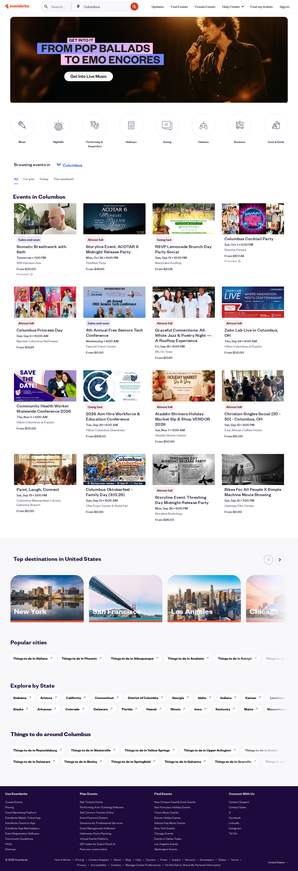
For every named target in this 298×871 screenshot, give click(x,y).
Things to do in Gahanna (182, 761)
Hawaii (151, 709)
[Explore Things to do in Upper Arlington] (236, 750)
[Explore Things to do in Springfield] (155, 761)
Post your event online (93, 849)
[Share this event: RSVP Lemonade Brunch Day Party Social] (208, 228)
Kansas (250, 697)
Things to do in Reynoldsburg (35, 750)
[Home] (17, 6)
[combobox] (105, 7)
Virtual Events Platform (94, 838)
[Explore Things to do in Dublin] (283, 750)
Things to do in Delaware (31, 761)
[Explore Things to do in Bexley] (102, 761)
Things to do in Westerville (91, 750)
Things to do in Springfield (131, 761)
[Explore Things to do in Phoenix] (102, 658)
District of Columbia (143, 697)
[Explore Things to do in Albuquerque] (158, 658)
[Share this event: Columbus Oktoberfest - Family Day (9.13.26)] (139, 479)
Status (222, 859)
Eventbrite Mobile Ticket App (23, 817)
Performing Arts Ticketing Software (102, 807)
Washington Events (165, 849)
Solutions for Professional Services (101, 823)
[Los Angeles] (204, 619)
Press (163, 859)
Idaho (202, 697)
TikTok (233, 833)
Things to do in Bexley (80, 761)
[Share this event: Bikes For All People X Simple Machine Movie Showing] (278, 479)
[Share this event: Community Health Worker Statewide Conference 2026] (70, 395)
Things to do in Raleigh (235, 658)
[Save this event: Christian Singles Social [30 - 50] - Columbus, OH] (267, 395)
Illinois (175, 709)
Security (190, 859)
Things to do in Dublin (261, 750)
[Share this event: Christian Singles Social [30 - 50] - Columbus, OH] (278, 395)
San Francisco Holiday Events (172, 807)
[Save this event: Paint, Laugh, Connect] (59, 479)
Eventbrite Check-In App (20, 823)
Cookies (116, 865)
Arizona (46, 697)
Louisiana (277, 697)
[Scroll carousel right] (280, 560)
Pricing (9, 807)
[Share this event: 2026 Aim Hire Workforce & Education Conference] (139, 395)
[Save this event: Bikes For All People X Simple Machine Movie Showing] (267, 479)
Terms (235, 859)
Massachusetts (278, 709)
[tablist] (44, 180)
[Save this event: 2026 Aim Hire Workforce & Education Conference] (129, 395)
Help (138, 859)
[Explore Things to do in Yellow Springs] (174, 750)
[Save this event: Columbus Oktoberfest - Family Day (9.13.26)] (129, 479)
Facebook (235, 817)
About (117, 859)
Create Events (13, 802)
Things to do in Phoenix (79, 658)
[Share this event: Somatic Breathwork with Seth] (70, 228)
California (73, 697)
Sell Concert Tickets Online (97, 812)
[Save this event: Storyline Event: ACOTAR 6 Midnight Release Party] (129, 228)
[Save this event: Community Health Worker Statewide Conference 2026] (59, 395)
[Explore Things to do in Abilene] (52, 658)
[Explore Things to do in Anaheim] (209, 658)
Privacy (81, 865)
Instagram (235, 828)
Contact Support (239, 802)
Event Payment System (94, 817)
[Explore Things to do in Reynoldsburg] (62, 750)
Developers (207, 859)
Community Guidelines (19, 838)
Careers (151, 859)
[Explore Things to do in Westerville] (115, 750)
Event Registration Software (22, 833)
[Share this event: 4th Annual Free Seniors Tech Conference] (139, 311)
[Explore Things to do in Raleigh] (257, 658)
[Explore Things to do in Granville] (256, 761)
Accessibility (98, 865)
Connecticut (104, 697)
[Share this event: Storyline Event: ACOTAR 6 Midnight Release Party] (139, 228)
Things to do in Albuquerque (132, 658)
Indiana (225, 697)
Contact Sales (237, 807)
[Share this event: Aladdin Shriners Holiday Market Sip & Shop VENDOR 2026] (208, 395)
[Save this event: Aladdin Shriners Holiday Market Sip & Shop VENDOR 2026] (198, 395)
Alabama (19, 697)
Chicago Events (163, 833)
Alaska (18, 709)
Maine (248, 709)
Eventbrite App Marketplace (22, 828)
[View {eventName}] (45, 219)
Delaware (101, 709)
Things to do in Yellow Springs (147, 750)
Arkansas (44, 709)
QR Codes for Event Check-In (98, 844)
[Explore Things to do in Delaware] (55, 761)
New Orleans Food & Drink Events (174, 802)
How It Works (63, 859)
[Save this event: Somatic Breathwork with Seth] (59, 228)
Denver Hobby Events (167, 817)
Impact (176, 859)
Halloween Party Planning (95, 833)
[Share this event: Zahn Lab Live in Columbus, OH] (278, 311)
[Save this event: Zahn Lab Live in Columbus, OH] (267, 311)
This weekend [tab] (63, 179)
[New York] (47, 619)
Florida (127, 709)
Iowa (198, 709)
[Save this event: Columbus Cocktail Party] (267, 228)
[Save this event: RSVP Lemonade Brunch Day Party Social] (198, 228)
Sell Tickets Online (91, 802)
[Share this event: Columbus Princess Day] (70, 311)
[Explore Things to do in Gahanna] (206, 761)
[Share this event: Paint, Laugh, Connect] (70, 479)
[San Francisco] (125, 619)
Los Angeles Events (166, 844)
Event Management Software (97, 828)
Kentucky (223, 709)
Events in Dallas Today (168, 838)
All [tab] (16, 179)
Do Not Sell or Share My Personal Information (193, 865)
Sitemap (10, 849)
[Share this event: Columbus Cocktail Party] (278, 228)
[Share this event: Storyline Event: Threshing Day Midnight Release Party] (208, 479)
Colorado (72, 709)
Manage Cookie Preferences (143, 865)
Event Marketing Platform (20, 812)
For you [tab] (28, 179)
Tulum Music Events (166, 812)
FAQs (8, 844)
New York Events (164, 828)
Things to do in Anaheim (186, 658)
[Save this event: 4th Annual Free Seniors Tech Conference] (129, 311)
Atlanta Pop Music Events (169, 823)
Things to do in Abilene (30, 658)
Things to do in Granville (233, 761)
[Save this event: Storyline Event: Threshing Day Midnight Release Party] (198, 479)
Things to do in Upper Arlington (207, 750)
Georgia (178, 697)
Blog (128, 859)
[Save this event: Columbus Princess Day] (59, 311)
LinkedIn (234, 823)
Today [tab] (43, 179)
